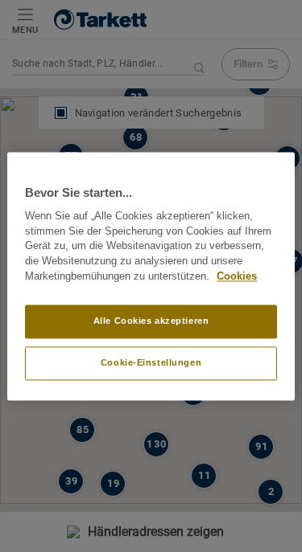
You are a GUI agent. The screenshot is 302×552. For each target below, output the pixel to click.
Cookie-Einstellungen (151, 362)
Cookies (237, 276)
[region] (150, 276)
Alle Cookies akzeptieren (151, 320)
